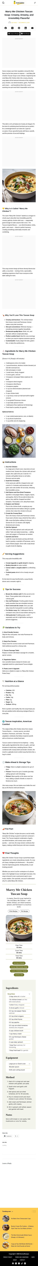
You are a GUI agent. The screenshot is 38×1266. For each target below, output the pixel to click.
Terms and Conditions (21, 1257)
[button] (29, 994)
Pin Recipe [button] (24, 911)
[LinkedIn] (25, 28)
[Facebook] (5, 28)
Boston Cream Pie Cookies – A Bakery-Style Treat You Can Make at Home (22, 1227)
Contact (22, 1260)
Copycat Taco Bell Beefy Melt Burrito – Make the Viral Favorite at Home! (22, 1245)
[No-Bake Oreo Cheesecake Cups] (5, 1218)
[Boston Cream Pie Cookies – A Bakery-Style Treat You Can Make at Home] (5, 1227)
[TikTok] (22, 1263)
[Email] (32, 28)
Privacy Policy (7, 1257)
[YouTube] (25, 1263)
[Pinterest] (19, 28)
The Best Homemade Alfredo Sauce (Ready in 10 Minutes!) (21, 1236)
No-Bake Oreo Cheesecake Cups (21, 1218)
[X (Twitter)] (12, 28)
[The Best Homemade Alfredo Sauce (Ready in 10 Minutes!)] (5, 1236)
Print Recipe (26, 33)
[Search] (3, 3)
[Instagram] (19, 1263)
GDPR (33, 1257)
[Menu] (35, 3)
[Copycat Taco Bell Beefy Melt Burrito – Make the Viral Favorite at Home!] (5, 1245)
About (15, 1260)
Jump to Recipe (14, 33)
